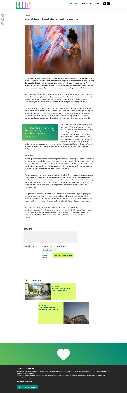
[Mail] (2, 23)
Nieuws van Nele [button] (73, 4)
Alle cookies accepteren (27, 387)
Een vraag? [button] (86, 4)
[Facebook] (2, 19)
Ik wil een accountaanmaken (45, 255)
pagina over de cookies (49, 378)
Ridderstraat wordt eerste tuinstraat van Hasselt (61, 289)
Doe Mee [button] (97, 4)
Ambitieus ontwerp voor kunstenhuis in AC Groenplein (49, 308)
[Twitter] (2, 15)
